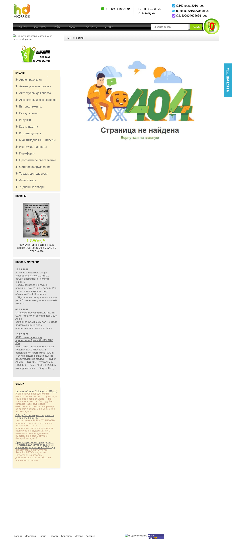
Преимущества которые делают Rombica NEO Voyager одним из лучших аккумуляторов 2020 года (35, 445)
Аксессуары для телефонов (37, 99)
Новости (73, 27)
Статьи (109, 27)
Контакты (92, 27)
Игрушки (24, 119)
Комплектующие (29, 133)
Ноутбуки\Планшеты (32, 146)
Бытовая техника (30, 106)
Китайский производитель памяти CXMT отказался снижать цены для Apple (36, 315)
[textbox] (170, 27)
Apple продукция (30, 79)
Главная (21, 27)
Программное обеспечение (37, 160)
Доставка (39, 27)
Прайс (56, 27)
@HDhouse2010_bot (189, 5)
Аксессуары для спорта (34, 93)
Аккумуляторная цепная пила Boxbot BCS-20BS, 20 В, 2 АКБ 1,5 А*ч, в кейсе (36, 248)
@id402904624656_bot (189, 15)
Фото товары (27, 180)
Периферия (26, 153)
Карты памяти (28, 126)
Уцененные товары (31, 187)
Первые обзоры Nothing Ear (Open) (36, 391)
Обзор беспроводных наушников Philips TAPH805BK (34, 416)
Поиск (196, 27)
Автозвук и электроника (34, 86)
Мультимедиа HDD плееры (37, 140)
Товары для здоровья (33, 173)
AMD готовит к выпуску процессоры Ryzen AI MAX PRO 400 (34, 340)
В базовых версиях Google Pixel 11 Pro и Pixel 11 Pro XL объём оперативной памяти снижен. (32, 277)
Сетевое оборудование (34, 166)
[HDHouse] (22, 6)
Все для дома (28, 113)
